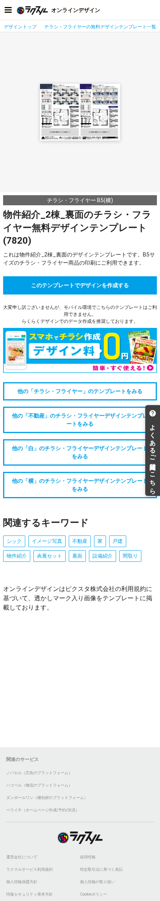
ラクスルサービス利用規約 (29, 869)
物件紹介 (17, 556)
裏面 (77, 556)
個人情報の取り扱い (97, 882)
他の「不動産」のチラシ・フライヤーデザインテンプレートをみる (80, 419)
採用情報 (88, 857)
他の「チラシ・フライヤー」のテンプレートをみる (80, 391)
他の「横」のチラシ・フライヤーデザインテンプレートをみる (80, 485)
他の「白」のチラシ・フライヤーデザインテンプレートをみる (80, 452)
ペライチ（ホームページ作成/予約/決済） (42, 810)
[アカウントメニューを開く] (152, 10)
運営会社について (21, 857)
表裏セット (49, 556)
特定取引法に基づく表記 (101, 869)
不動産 (79, 541)
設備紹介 (102, 556)
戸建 (118, 541)
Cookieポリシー (93, 894)
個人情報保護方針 (21, 882)
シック (14, 541)
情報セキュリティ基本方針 (29, 894)
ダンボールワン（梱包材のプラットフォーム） (47, 797)
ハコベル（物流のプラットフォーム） (39, 785)
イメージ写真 (47, 541)
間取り (130, 556)
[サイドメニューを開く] (8, 10)
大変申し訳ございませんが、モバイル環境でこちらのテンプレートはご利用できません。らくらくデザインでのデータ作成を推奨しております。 (80, 314)
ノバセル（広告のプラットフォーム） (39, 773)
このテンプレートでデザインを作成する (80, 285)
